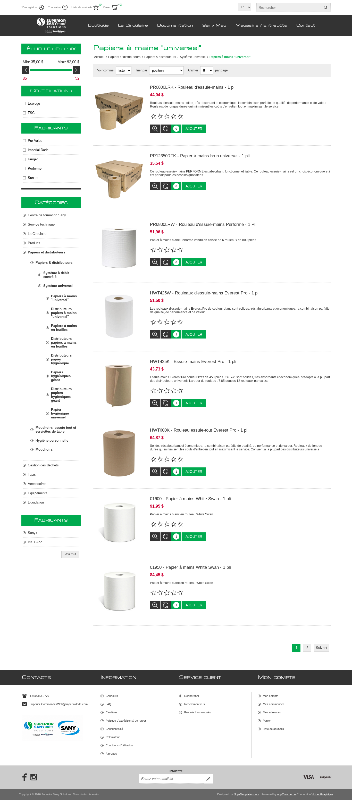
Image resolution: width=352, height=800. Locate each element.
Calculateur (113, 737)
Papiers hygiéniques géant (61, 376)
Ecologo (34, 103)
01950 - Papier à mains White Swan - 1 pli (190, 567)
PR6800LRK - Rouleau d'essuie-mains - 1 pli (193, 87)
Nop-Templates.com (246, 794)
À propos (111, 753)
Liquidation (36, 502)
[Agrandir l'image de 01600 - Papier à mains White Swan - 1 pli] (119, 522)
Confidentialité (114, 728)
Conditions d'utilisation (119, 745)
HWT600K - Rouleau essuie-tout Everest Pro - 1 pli (199, 430)
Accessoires (37, 484)
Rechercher (325, 7)
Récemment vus (194, 704)
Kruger (33, 159)
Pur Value (35, 141)
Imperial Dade (38, 150)
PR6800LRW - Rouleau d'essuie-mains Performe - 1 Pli (203, 224)
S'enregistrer (29, 7)
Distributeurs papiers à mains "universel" (64, 313)
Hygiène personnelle (52, 440)
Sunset (33, 178)
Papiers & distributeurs (54, 263)
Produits (34, 243)
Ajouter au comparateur (166, 129)
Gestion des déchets (43, 465)
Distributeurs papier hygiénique (61, 359)
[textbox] (289, 7)
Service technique (41, 224)
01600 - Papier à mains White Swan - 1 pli (190, 498)
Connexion (54, 7)
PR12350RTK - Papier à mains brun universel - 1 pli (200, 155)
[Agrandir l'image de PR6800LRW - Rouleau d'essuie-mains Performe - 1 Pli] (119, 248)
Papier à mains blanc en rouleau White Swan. (182, 514)
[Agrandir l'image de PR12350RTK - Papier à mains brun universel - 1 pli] (119, 179)
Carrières (112, 712)
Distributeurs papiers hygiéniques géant (61, 394)
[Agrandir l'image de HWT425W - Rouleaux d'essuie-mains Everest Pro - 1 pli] (119, 316)
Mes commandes (273, 704)
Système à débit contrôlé (56, 275)
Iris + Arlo (35, 542)
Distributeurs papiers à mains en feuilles (64, 342)
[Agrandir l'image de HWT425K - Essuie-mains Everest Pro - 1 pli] (119, 385)
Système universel (58, 286)
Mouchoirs (44, 449)
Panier (267, 720)
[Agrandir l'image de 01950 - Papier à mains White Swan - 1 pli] (119, 590)
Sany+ (33, 533)
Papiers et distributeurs (46, 252)
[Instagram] (34, 777)
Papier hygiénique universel (60, 413)
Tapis (32, 474)
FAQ (108, 704)
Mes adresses (272, 712)
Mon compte (270, 695)
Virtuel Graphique (322, 794)
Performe (34, 168)
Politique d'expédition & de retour (126, 720)
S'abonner (208, 778)
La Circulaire (37, 234)
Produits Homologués (197, 712)
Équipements (37, 493)
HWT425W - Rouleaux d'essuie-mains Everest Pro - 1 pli (204, 293)
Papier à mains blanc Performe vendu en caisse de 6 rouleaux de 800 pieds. (203, 240)
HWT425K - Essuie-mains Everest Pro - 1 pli (193, 361)
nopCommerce (286, 794)
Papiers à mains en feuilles (64, 328)
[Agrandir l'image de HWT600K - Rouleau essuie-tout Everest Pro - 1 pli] (119, 453)
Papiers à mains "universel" (64, 298)
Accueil (99, 57)
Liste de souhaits (273, 728)
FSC (31, 113)
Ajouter (194, 129)
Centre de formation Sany (47, 215)
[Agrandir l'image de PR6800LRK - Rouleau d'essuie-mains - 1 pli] (119, 110)
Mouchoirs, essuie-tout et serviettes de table (56, 429)
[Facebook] (23, 777)
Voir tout (70, 554)
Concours (112, 695)
